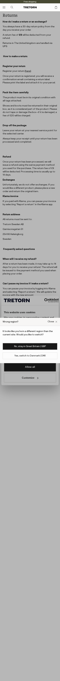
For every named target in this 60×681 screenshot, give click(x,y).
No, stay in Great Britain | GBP (30, 346)
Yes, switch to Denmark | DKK (30, 356)
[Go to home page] (30, 7)
